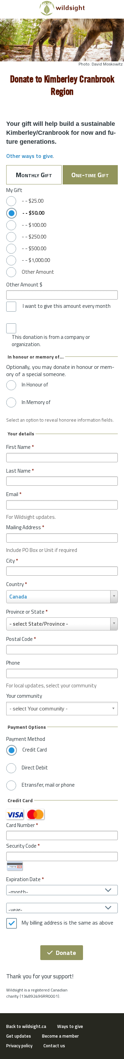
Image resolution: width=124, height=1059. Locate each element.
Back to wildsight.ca (26, 1026)
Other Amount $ (24, 285)
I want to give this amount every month (67, 306)
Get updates (18, 1035)
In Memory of (36, 402)
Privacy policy (19, 1045)
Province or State (27, 612)
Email (13, 494)
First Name (20, 447)
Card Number (20, 825)
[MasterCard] (35, 814)
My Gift (14, 190)
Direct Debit (35, 767)
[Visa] (14, 814)
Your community (24, 696)
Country (16, 584)
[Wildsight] (62, 14)
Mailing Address (25, 527)
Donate (66, 952)
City (12, 561)
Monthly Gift (34, 174)
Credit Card (34, 750)
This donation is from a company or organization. (51, 340)
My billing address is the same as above (67, 923)
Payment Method (25, 739)
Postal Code (21, 639)
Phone (13, 663)
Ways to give (70, 1026)
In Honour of (35, 385)
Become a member (60, 1035)
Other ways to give (29, 156)
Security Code (21, 846)
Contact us (54, 1045)
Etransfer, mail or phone (48, 785)
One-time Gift (90, 174)
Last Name (20, 471)
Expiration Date (23, 879)
